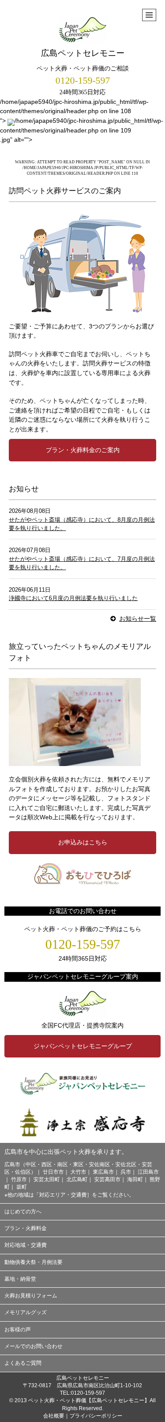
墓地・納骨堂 (20, 1279)
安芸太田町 (46, 1179)
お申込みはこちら (82, 842)
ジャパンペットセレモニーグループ (82, 1046)
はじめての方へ (22, 1211)
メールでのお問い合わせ (33, 1346)
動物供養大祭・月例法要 (33, 1262)
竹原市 (19, 1179)
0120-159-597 (82, 80)
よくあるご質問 (22, 1363)
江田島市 (148, 1172)
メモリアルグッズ (25, 1312)
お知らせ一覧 (137, 618)
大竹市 (78, 1172)
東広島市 (103, 1172)
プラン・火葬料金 (25, 1228)
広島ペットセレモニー (83, 53)
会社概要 (53, 1415)
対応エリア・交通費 (63, 1194)
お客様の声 (17, 1329)
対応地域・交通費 (25, 1245)
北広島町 (77, 1179)
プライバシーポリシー (96, 1415)
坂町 (21, 1187)
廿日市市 (53, 1172)
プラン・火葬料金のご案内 (83, 449)
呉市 (126, 1172)
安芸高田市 (107, 1179)
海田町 (135, 1179)
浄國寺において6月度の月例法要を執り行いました (73, 598)
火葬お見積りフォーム (30, 1295)
